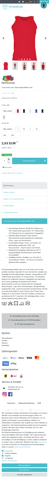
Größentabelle (8, 206)
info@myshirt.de (14, 389)
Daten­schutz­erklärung (26, 403)
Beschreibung (8, 185)
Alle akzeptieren (24, 465)
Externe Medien (11, 453)
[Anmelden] (19, 2)
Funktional (9, 458)
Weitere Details (8, 192)
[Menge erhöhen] (8, 159)
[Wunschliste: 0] (37, 2)
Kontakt (4, 340)
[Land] (26, 2)
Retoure (5, 343)
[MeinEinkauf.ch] (21, 376)
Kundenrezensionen (10, 212)
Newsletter (5, 345)
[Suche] (34, 2)
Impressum (11, 403)
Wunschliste (8, 167)
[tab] (24, 185)
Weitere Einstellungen (9, 460)
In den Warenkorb (29, 161)
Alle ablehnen (24, 470)
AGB (39, 403)
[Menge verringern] (8, 162)
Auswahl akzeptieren (24, 475)
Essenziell (9, 451)
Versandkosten (18, 173)
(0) (13, 93)
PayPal (7, 456)
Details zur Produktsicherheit (13, 199)
